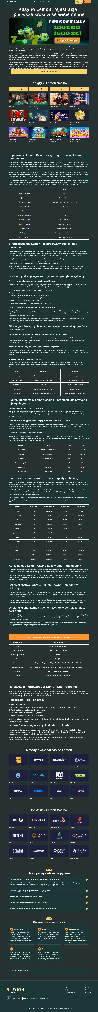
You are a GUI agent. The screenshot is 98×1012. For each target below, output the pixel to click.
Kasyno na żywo (52, 2)
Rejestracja (87, 1)
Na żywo (37, 89)
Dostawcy (88, 992)
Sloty (35, 2)
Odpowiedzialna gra (70, 992)
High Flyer (42, 2)
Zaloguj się (79, 2)
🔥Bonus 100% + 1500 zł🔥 (49, 71)
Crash (58, 89)
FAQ (66, 990)
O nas (66, 987)
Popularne (17, 89)
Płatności (87, 990)
